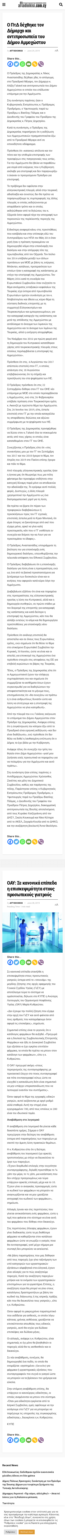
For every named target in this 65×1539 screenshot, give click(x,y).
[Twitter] (16, 64)
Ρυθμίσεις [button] (10, 1532)
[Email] (28, 64)
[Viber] (41, 64)
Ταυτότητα (8, 1503)
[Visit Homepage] (32, 5)
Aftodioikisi (16, 51)
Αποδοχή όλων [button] (27, 1532)
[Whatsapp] (22, 64)
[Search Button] (61, 4)
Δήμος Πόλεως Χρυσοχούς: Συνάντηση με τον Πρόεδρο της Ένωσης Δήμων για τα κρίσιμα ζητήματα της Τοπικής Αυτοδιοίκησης (31, 1484)
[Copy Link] (35, 64)
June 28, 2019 (33, 903)
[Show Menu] (3, 4)
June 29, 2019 (33, 51)
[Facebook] (10, 64)
